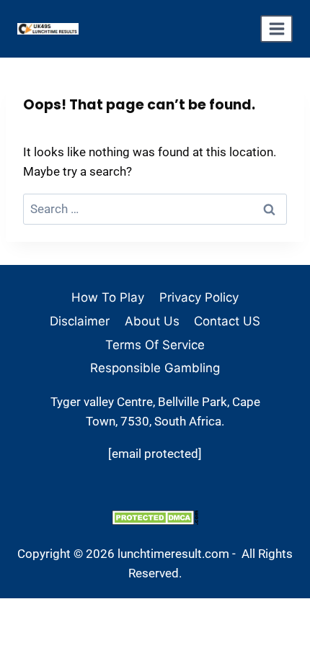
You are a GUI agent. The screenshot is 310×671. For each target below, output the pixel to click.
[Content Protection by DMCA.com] (155, 517)
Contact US (227, 321)
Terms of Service (155, 345)
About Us (152, 321)
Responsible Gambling (155, 368)
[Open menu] (276, 28)
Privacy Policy (199, 297)
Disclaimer (80, 321)
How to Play (107, 297)
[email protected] (155, 453)
